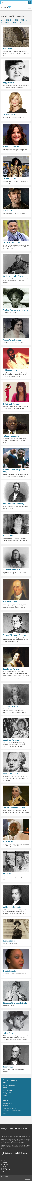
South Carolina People (11, 12)
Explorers (5, 1100)
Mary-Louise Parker (11, 146)
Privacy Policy (28, 1179)
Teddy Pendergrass (11, 370)
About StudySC (5, 1159)
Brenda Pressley (10, 971)
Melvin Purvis (8, 1033)
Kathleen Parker (10, 114)
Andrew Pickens (10, 601)
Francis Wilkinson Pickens (14, 635)
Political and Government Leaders (12, 1111)
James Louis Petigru (11, 569)
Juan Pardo (7, 49)
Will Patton (7, 210)
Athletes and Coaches (9, 1085)
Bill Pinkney (8, 841)
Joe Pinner (7, 873)
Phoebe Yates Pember (12, 340)
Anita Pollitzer (9, 941)
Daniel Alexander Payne (13, 276)
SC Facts (3, 1166)
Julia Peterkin (9, 536)
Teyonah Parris (9, 178)
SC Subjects (4, 1161)
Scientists (5, 1113)
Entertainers (6, 1098)
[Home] (6, 7)
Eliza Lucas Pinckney (12, 669)
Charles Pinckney (10, 774)
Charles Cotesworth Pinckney (15, 808)
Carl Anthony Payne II (12, 242)
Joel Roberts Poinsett (12, 907)
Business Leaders (7, 1090)
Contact (3, 1171)
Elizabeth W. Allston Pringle (15, 1003)
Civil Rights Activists (8, 1093)
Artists (4, 1082)
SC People (4, 1162)
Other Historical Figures (9, 1108)
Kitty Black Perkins (11, 404)
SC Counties (4, 1164)
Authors (5, 1088)
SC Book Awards (5, 1170)
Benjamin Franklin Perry (13, 504)
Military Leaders (7, 1103)
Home (2, 12)
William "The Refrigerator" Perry (14, 471)
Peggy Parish (8, 82)
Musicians (5, 1105)
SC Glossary (4, 1168)
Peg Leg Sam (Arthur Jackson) (15, 310)
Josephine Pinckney (11, 740)
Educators (5, 1095)
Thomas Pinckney (10, 706)
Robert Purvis (8, 1067)
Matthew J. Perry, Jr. (11, 436)
